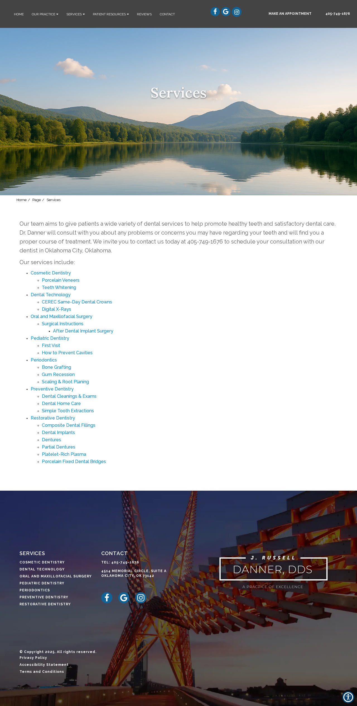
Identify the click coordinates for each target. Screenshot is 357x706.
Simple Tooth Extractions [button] (68, 410)
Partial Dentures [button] (58, 447)
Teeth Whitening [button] (59, 287)
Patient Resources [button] (109, 14)
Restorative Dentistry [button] (53, 418)
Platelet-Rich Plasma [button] (64, 454)
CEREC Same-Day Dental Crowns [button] (77, 302)
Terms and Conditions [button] (42, 672)
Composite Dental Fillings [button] (68, 425)
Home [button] (19, 14)
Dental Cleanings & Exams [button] (69, 396)
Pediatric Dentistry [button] (50, 338)
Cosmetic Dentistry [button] (51, 273)
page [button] (36, 200)
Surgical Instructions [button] (62, 323)
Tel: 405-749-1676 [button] (120, 562)
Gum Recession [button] (58, 374)
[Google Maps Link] (228, 15)
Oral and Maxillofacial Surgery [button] (61, 316)
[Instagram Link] (235, 15)
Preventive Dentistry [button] (52, 389)
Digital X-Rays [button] (56, 309)
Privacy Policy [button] (33, 658)
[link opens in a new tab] (109, 602)
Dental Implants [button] (58, 432)
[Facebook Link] (218, 15)
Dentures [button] (51, 439)
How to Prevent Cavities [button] (67, 352)
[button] (290, 14)
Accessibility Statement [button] (44, 665)
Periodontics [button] (44, 360)
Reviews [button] (144, 14)
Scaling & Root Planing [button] (65, 381)
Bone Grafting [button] (56, 367)
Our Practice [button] (43, 14)
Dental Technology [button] (51, 294)
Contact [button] (167, 14)
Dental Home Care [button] (61, 403)
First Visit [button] (51, 345)
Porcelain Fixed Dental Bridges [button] (74, 461)
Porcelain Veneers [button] (60, 280)
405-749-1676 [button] (337, 14)
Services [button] (74, 14)
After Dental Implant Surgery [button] (83, 331)
